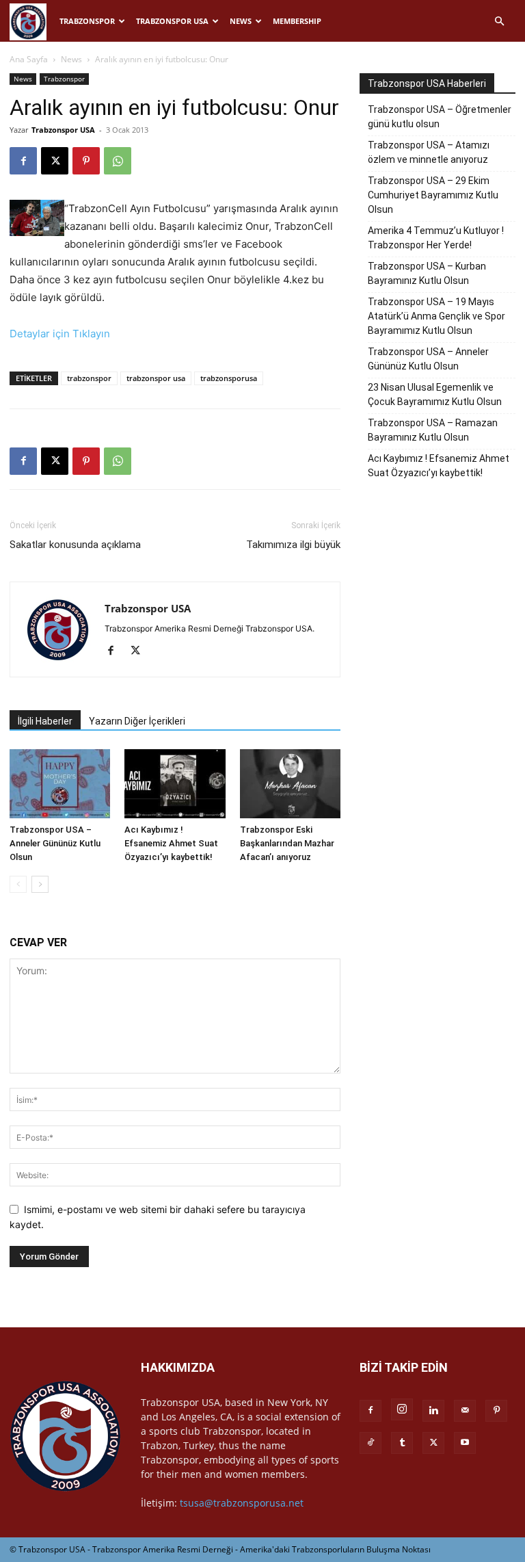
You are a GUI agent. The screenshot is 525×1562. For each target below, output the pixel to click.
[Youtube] (465, 1443)
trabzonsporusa (228, 378)
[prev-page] (18, 884)
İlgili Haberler (45, 721)
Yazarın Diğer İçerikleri (137, 721)
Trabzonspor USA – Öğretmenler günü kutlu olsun (439, 116)
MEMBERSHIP (297, 21)
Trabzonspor (87, 21)
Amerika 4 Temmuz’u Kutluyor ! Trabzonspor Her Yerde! (436, 237)
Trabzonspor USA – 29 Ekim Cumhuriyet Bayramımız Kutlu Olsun (433, 195)
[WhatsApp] (117, 160)
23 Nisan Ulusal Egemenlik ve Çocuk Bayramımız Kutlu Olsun (435, 394)
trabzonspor (89, 378)
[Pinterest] (86, 160)
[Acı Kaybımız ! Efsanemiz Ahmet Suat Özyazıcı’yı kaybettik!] (174, 783)
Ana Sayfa (29, 59)
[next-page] (40, 884)
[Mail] (465, 1411)
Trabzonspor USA (172, 21)
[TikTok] (370, 1443)
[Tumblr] (402, 1443)
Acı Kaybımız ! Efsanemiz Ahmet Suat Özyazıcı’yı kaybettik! (171, 843)
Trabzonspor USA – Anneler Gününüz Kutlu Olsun (55, 843)
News (241, 21)
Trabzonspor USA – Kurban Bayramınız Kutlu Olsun (427, 273)
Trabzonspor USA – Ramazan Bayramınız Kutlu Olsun (433, 430)
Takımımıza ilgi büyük (293, 544)
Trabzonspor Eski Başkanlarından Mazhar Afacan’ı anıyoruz (287, 843)
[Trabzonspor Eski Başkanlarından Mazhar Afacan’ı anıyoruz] (290, 783)
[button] (499, 21)
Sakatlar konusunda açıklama (75, 544)
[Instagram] (402, 1409)
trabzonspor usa (155, 378)
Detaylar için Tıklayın (60, 333)
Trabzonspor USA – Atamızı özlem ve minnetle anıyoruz (428, 152)
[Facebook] (23, 160)
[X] (54, 160)
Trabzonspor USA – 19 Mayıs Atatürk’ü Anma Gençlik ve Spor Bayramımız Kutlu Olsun (436, 316)
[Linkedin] (433, 1411)
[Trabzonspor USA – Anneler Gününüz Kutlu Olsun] (60, 783)
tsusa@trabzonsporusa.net (242, 1502)
